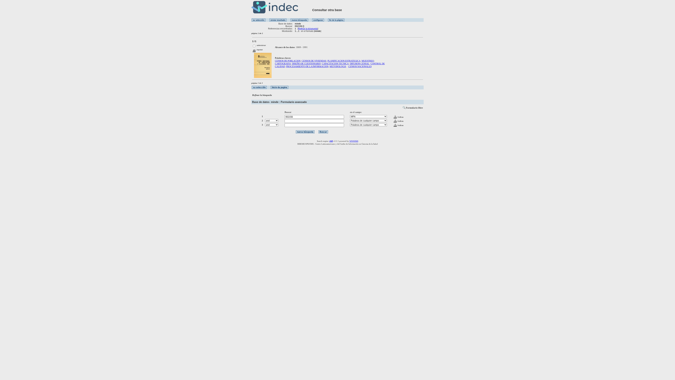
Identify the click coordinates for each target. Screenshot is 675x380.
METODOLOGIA (338, 66)
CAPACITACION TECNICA (335, 63)
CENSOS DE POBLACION (287, 60)
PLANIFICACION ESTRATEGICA (343, 60)
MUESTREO (368, 60)
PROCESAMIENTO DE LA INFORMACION (307, 66)
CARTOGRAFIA (283, 63)
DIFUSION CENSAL (359, 63)
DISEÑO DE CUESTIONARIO (306, 63)
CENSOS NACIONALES (360, 66)
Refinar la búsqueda (308, 28)
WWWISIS (353, 141)
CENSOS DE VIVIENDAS (314, 60)
